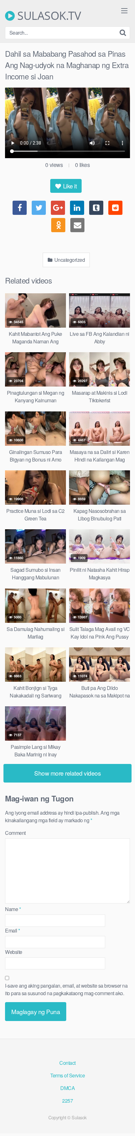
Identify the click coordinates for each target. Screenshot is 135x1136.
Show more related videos (67, 773)
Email (12, 930)
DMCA (67, 1088)
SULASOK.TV (48, 15)
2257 (67, 1100)
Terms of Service (67, 1075)
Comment (15, 832)
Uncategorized (69, 259)
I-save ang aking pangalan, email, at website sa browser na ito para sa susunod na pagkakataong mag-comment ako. (66, 989)
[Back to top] (124, 1122)
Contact (67, 1062)
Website (13, 951)
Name (13, 909)
